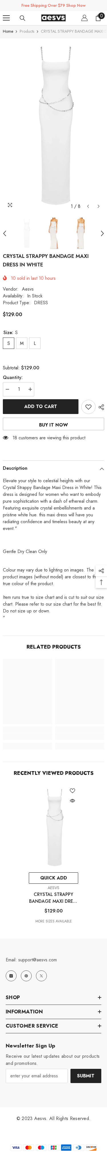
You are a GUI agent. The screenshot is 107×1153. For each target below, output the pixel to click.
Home (8, 31)
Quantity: (13, 377)
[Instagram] (11, 975)
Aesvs (28, 289)
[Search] (22, 18)
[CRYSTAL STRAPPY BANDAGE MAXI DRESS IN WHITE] (53, 827)
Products (27, 31)
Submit (85, 1076)
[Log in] (84, 18)
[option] (53, 125)
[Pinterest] (26, 975)
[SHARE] (100, 407)
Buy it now (53, 425)
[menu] (6, 18)
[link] (27, 736)
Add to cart (40, 406)
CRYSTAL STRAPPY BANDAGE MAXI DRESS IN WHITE (53, 898)
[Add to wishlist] (88, 407)
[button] (88, 206)
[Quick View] (72, 800)
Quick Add (53, 878)
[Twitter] (41, 975)
